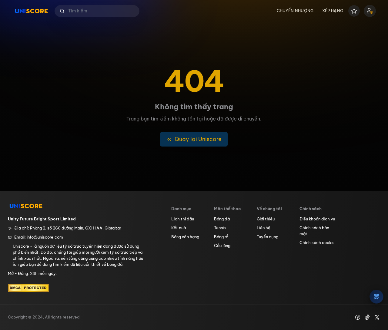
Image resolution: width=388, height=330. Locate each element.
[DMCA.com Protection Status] (28, 288)
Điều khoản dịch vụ (317, 218)
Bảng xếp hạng (185, 236)
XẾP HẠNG (332, 10)
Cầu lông (222, 245)
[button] (97, 11)
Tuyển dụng (267, 236)
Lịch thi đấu (182, 218)
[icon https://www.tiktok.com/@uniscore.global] (367, 317)
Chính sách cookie (317, 242)
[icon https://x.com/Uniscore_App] (377, 317)
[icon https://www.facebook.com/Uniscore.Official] (358, 317)
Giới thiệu (266, 218)
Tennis (220, 227)
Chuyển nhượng (295, 10)
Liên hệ (263, 227)
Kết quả (178, 227)
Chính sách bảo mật (314, 230)
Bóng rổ (221, 236)
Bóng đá (222, 218)
